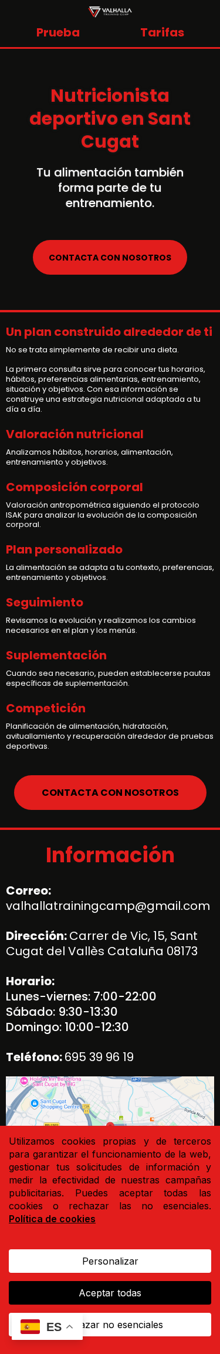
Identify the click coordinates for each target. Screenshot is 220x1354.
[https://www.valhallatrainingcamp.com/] (110, 11)
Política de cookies (52, 1219)
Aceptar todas (110, 1293)
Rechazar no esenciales (110, 1324)
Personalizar (110, 1261)
